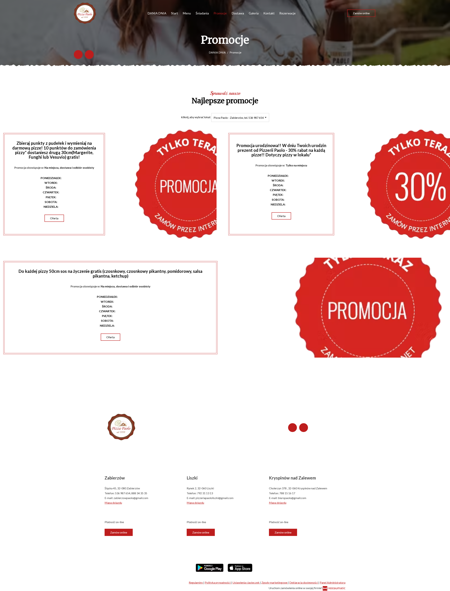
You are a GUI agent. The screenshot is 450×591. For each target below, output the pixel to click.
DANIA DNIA (156, 13)
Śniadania (202, 13)
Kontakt (269, 13)
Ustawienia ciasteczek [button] (246, 582)
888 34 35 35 (139, 493)
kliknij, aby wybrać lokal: (196, 117)
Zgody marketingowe (274, 582)
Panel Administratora (332, 582)
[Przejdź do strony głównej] (85, 13)
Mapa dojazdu (113, 502)
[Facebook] (78, 54)
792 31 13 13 (205, 493)
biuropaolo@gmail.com (292, 498)
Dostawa (238, 13)
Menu (187, 13)
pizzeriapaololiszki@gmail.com (214, 498)
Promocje (220, 13)
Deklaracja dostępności (303, 582)
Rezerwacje (287, 13)
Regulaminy (196, 582)
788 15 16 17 (287, 493)
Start (174, 13)
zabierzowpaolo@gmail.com (131, 498)
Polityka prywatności (218, 582)
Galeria (254, 13)
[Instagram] (89, 54)
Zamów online (361, 13)
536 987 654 (122, 493)
